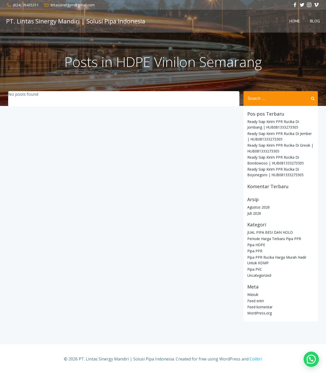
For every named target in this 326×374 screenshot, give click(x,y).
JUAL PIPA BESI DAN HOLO (270, 232)
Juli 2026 (254, 213)
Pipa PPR (254, 250)
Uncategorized (259, 275)
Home (294, 21)
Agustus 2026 (258, 207)
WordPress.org (259, 313)
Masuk (252, 294)
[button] (311, 359)
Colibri (256, 359)
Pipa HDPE (256, 244)
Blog (315, 21)
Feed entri (255, 300)
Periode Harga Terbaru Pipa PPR (274, 238)
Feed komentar (260, 306)
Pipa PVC (254, 269)
